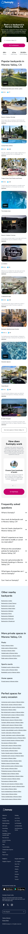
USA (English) (6, 912)
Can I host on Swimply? (10, 580)
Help (3, 844)
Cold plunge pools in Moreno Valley (10, 656)
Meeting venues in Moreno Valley (10, 763)
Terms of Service (6, 918)
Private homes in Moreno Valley (9, 681)
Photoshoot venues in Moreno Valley (11, 771)
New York (17, 864)
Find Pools (15, 492)
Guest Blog (5, 828)
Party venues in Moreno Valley (9, 768)
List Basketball (18, 826)
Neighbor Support (6, 861)
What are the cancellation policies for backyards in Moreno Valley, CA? (11, 551)
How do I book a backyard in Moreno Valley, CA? (11, 529)
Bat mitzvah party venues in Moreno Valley (12, 715)
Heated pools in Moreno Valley (9, 653)
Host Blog (4, 831)
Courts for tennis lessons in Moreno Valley (12, 740)
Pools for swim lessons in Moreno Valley (12, 784)
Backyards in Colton (6, 601)
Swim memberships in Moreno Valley (11, 791)
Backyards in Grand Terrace (8, 603)
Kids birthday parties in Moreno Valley (11, 761)
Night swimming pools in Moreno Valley (12, 766)
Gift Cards (4, 826)
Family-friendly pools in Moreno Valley (11, 753)
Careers (4, 818)
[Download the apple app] (8, 889)
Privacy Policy (5, 920)
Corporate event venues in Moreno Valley (12, 727)
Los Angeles (18, 861)
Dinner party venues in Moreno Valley (11, 745)
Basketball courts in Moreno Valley (10, 672)
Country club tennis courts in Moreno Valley (12, 735)
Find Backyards (15, 45)
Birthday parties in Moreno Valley (10, 717)
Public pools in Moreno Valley (9, 658)
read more (3, 123)
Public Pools (5, 854)
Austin (16, 871)
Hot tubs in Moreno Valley (8, 651)
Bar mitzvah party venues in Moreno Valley (12, 712)
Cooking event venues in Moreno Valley (11, 725)
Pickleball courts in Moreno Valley (10, 667)
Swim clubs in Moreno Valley (9, 789)
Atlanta (16, 869)
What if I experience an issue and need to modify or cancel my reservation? (12, 539)
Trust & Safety (5, 847)
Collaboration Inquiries (7, 849)
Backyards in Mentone (7, 611)
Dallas (16, 877)
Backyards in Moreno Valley (8, 710)
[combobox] (14, 40)
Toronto (17, 879)
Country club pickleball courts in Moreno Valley (13, 730)
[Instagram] (12, 905)
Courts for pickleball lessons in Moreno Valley (13, 738)
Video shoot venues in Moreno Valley (11, 799)
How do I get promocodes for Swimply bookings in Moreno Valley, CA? (12, 562)
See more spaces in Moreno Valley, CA (14, 430)
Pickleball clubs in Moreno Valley (10, 773)
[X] (7, 905)
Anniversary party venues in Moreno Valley (12, 702)
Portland (17, 866)
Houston (17, 874)
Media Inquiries (5, 823)
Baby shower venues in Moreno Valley (11, 704)
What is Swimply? (8, 513)
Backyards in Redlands (7, 616)
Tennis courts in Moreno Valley (9, 670)
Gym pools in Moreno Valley (8, 758)
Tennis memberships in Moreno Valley (11, 796)
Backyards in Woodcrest (7, 621)
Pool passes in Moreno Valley (9, 781)
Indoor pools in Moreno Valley (9, 648)
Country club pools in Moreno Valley (10, 733)
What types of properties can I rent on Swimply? (12, 572)
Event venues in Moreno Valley (9, 750)
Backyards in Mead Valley (8, 608)
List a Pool (17, 818)
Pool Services (5, 837)
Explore (4, 852)
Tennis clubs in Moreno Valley (9, 794)
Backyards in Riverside (7, 619)
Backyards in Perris (6, 613)
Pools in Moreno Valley (7, 645)
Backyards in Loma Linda (8, 606)
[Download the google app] (19, 889)
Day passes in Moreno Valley (9, 743)
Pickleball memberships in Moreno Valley (12, 776)
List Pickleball (18, 823)
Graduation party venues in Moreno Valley (12, 756)
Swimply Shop (5, 820)
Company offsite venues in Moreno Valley (12, 722)
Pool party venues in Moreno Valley (10, 779)
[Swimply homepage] (14, 2)
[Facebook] (3, 905)
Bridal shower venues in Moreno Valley (11, 720)
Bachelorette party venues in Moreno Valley (13, 707)
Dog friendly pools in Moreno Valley (10, 748)
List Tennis (17, 820)
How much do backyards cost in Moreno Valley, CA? (12, 520)
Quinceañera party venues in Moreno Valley (13, 786)
